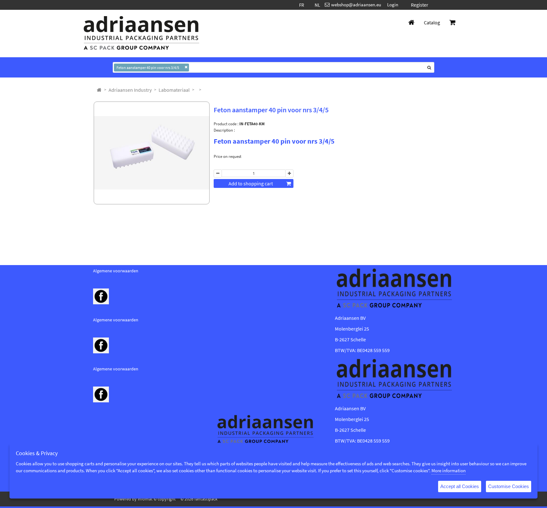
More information (448, 471)
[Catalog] (99, 90)
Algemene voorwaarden (115, 271)
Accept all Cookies (459, 486)
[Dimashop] (141, 34)
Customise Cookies (508, 486)
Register (419, 5)
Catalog (432, 22)
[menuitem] (130, 90)
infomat (145, 499)
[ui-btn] (218, 174)
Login (392, 5)
